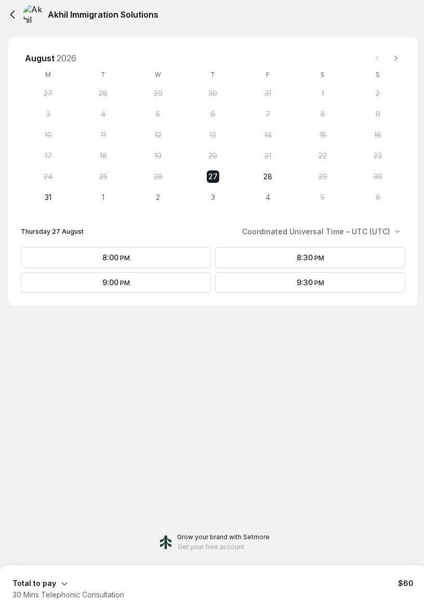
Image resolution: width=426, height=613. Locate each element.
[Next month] (396, 58)
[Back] (12, 14)
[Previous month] (377, 58)
